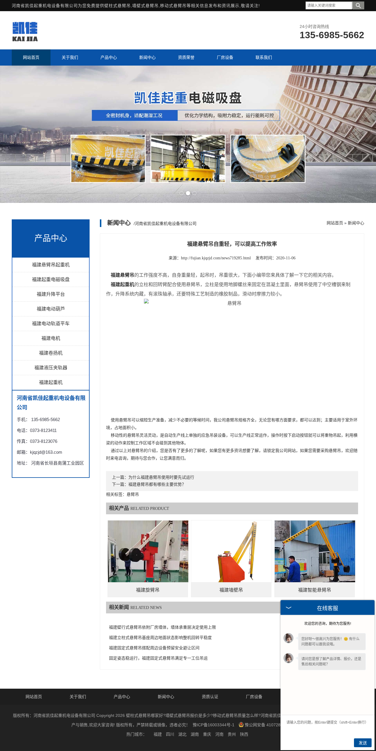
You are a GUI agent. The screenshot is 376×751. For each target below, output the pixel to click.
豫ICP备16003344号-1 (213, 724)
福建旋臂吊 (148, 590)
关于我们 (78, 696)
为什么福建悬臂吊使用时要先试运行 (161, 477)
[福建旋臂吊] (148, 560)
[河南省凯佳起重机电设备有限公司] (25, 41)
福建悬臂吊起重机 (51, 264)
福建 (158, 734)
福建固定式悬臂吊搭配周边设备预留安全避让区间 (154, 648)
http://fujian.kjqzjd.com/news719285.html (216, 258)
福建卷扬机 (51, 353)
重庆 (207, 734)
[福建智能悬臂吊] (315, 560)
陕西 (244, 734)
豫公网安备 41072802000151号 (274, 724)
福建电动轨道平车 (51, 323)
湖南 (195, 734)
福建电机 (50, 338)
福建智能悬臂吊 (314, 590)
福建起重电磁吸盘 (51, 279)
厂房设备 (254, 696)
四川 (170, 734)
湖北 (182, 734)
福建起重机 (51, 382)
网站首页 (335, 223)
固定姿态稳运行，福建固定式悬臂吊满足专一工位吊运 (158, 658)
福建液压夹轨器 (50, 367)
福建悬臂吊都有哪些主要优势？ (157, 484)
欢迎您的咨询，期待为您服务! (327, 624)
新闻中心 (356, 223)
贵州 (232, 734)
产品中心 (122, 696)
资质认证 (210, 696)
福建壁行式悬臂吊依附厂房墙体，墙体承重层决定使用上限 (162, 627)
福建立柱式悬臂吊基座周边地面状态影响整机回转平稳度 (160, 637)
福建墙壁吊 (231, 590)
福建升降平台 (51, 294)
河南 (219, 734)
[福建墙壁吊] (231, 560)
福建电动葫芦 (51, 308)
